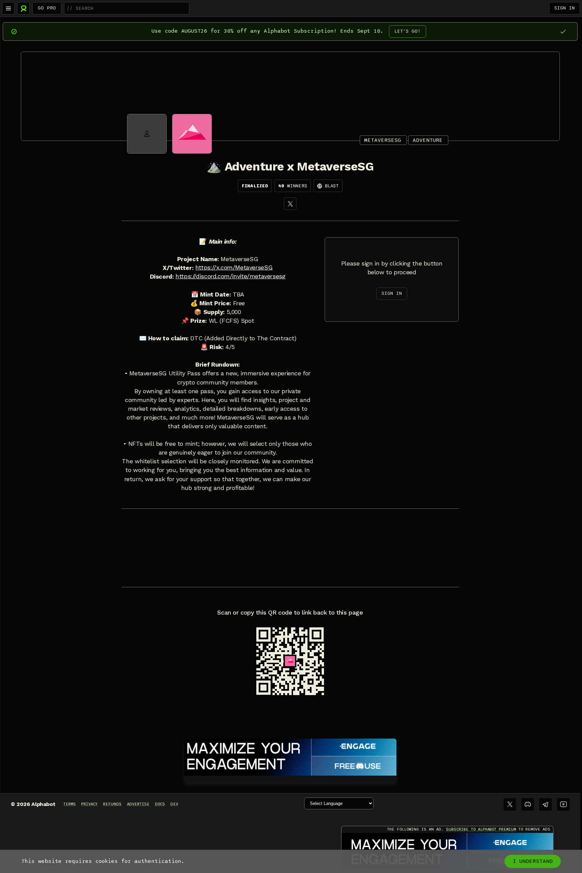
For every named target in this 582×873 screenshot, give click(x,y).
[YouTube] (563, 804)
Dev (174, 804)
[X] (290, 203)
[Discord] (527, 804)
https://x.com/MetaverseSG (233, 267)
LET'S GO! (407, 31)
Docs (160, 804)
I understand (533, 861)
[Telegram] (545, 804)
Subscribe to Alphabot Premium (481, 829)
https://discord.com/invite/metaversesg (230, 276)
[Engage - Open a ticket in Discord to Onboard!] (290, 756)
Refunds (112, 804)
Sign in (564, 8)
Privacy (89, 804)
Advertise (138, 804)
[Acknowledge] (563, 31)
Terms (69, 804)
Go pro (47, 8)
